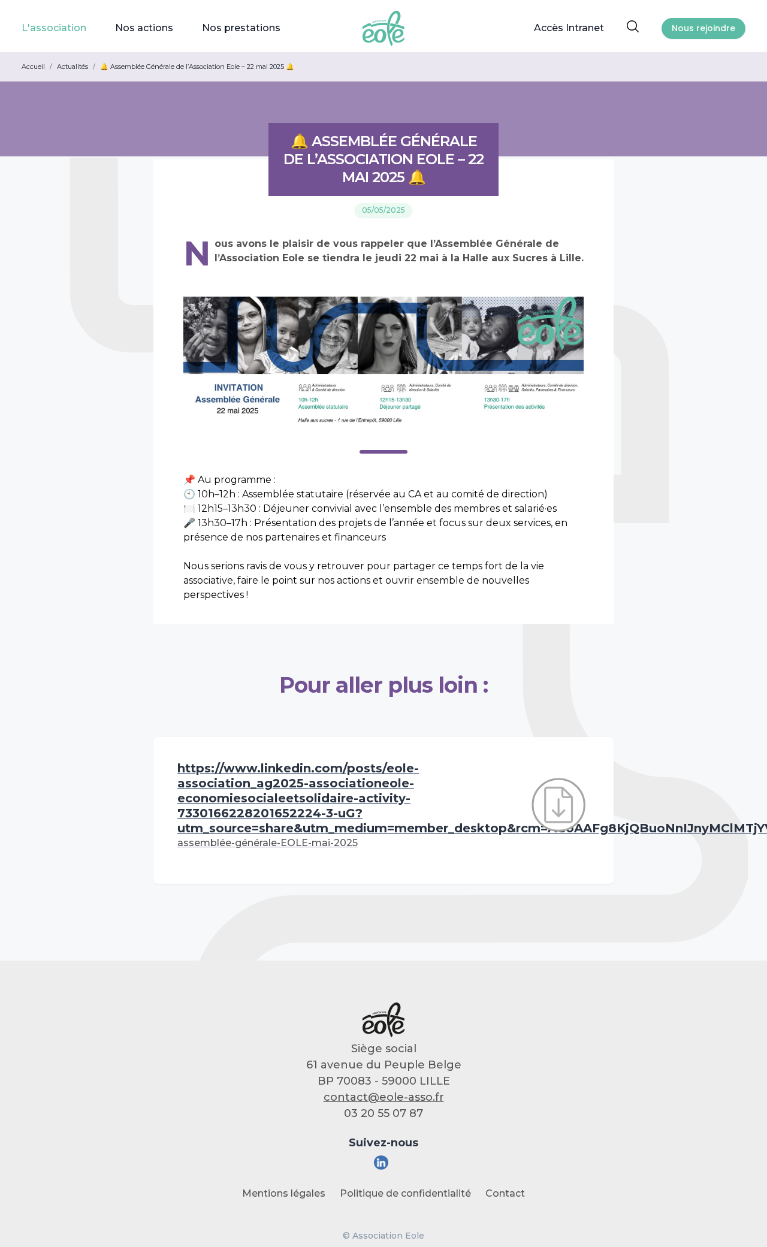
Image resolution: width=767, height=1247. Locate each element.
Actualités (72, 66)
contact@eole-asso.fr (384, 1097)
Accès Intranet (569, 28)
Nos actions (144, 28)
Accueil (33, 66)
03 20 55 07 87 (383, 1113)
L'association (54, 28)
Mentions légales (283, 1193)
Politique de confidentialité (405, 1193)
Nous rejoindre (703, 28)
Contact (505, 1193)
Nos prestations (241, 28)
